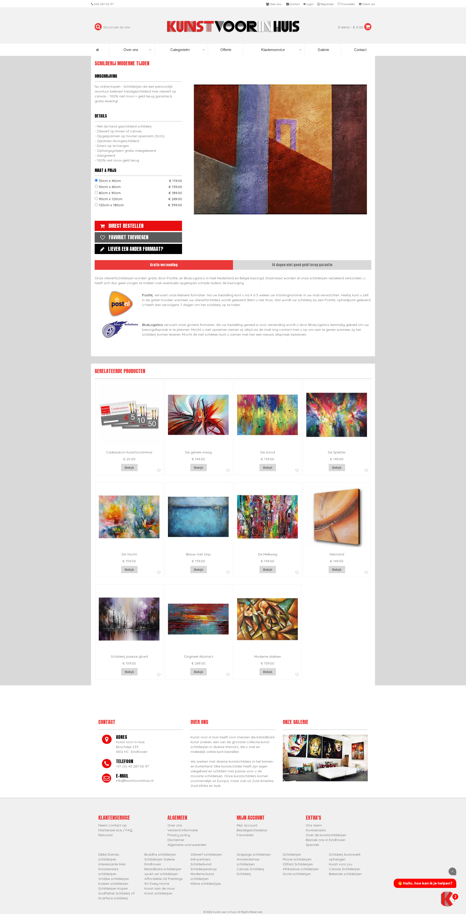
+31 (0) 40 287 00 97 (132, 766)
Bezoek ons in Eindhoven (325, 840)
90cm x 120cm (140, 199)
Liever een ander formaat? (135, 249)
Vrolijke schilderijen (113, 878)
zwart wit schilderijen (161, 874)
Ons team (314, 825)
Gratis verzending (164, 264)
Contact (359, 50)
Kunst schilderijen (158, 893)
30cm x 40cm (140, 181)
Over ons (131, 50)
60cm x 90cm (140, 193)
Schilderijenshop (204, 869)
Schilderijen (292, 854)
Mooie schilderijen (297, 859)
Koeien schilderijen (113, 883)
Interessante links (112, 864)
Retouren (105, 835)
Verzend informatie (182, 830)
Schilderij (244, 874)
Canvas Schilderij (250, 869)
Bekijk (129, 467)
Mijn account (247, 825)
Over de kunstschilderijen (326, 835)
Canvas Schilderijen (344, 869)
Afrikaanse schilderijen (301, 869)
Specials (312, 844)
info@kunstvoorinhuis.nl (134, 780)
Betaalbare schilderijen (162, 869)
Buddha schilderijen (160, 854)
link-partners (200, 859)
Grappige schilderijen (254, 854)
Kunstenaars (316, 830)
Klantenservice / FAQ (115, 830)
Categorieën (180, 50)
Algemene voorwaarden (186, 844)
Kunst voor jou (340, 864)
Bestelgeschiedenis (252, 830)
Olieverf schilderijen (206, 854)
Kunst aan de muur (159, 888)
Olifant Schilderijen (298, 864)
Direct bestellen (125, 226)
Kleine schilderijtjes (206, 883)
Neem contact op (112, 825)
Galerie (323, 50)
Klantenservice (273, 50)
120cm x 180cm (140, 205)
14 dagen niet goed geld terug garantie (302, 264)
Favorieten (245, 835)
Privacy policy (178, 835)
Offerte (225, 50)
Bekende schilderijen (345, 874)
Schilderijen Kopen (113, 888)
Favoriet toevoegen (128, 237)
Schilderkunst (201, 864)
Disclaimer (175, 840)
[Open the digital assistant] (447, 899)
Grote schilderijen (297, 874)
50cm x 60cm (140, 187)
